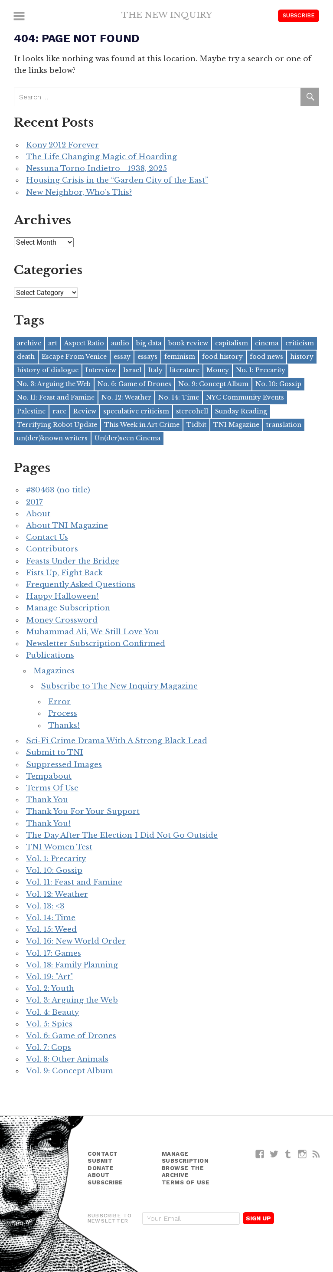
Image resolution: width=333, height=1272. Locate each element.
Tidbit (196, 425)
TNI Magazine (236, 425)
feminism (179, 357)
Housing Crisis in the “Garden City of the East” (117, 180)
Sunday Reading (241, 411)
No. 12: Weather (126, 397)
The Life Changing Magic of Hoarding (101, 156)
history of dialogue (47, 370)
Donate (101, 1168)
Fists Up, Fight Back (64, 572)
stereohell (192, 411)
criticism (299, 343)
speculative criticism (136, 411)
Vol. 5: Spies (49, 1024)
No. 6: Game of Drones (134, 384)
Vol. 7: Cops (48, 1047)
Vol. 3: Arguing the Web (72, 1000)
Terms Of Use (52, 788)
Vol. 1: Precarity (56, 858)
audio (120, 343)
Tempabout (49, 776)
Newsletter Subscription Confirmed (95, 643)
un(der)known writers (52, 438)
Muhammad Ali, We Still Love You (92, 631)
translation (283, 425)
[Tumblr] (288, 1154)
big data (148, 343)
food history (222, 357)
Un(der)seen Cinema (127, 438)
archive (29, 343)
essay (122, 357)
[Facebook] (260, 1154)
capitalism (231, 343)
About (38, 513)
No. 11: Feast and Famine (56, 397)
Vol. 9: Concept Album (69, 1070)
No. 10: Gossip (278, 384)
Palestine (31, 411)
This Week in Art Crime (142, 425)
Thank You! (48, 823)
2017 (34, 502)
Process (62, 713)
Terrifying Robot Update (57, 425)
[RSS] (316, 1154)
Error (59, 701)
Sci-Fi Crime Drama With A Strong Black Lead (116, 740)
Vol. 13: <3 (45, 906)
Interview (100, 370)
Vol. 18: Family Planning (72, 965)
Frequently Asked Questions (80, 584)
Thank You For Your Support (83, 811)
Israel (132, 370)
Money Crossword (62, 620)
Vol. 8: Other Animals (67, 1059)
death (26, 357)
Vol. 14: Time (50, 917)
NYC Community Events (245, 397)
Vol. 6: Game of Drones (71, 1035)
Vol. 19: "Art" (49, 976)
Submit (100, 1160)
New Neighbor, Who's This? (79, 192)
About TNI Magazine (67, 525)
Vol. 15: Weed (51, 929)
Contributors (52, 549)
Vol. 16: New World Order (76, 941)
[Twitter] (274, 1154)
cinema (266, 343)
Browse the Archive (183, 1172)
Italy (155, 370)
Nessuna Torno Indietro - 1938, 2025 (96, 168)
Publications (50, 655)
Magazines (54, 670)
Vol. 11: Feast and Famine (74, 882)
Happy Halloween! (62, 596)
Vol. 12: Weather (57, 894)
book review (188, 343)
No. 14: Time (178, 397)
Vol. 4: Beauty (52, 1012)
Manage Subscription (68, 608)
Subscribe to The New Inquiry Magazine (119, 686)
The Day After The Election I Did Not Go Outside (122, 835)
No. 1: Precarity (260, 370)
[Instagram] (302, 1154)
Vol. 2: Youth (50, 988)
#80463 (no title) (58, 490)
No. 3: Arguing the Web (54, 384)
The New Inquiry (166, 15)
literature (184, 370)
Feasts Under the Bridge (72, 561)
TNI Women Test (59, 847)
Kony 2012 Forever (62, 145)
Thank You (47, 799)
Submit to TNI (54, 752)
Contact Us (47, 537)
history (301, 357)
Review (84, 411)
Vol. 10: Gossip (54, 870)
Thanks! (64, 725)
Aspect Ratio (84, 343)
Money (217, 370)
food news (266, 357)
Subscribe (299, 15)
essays (147, 357)
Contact (103, 1154)
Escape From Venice (74, 357)
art (52, 343)
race (59, 411)
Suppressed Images (64, 764)
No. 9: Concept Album (213, 384)
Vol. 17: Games (53, 953)
